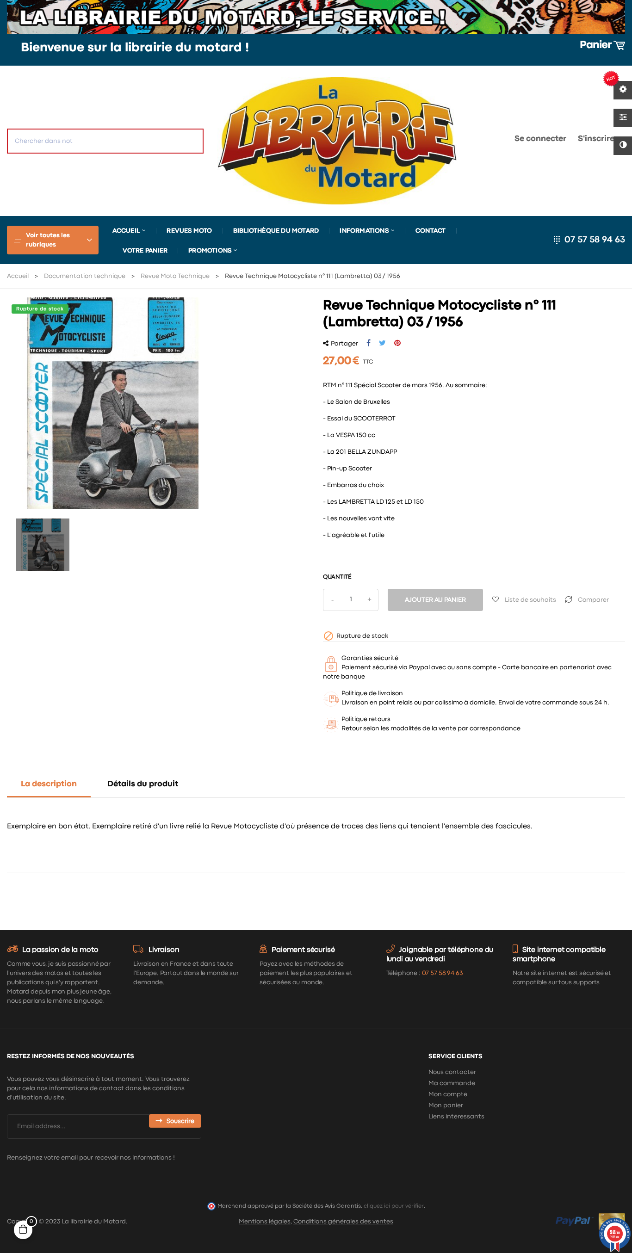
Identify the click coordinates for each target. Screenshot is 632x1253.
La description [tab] (49, 784)
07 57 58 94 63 (594, 240)
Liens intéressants (456, 1116)
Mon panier (445, 1105)
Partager (368, 343)
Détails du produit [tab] (142, 784)
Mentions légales (265, 1221)
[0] (478, 141)
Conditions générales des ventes (343, 1221)
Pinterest (397, 343)
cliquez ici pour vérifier (394, 1206)
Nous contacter (452, 1072)
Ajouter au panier (435, 600)
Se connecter (540, 139)
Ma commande (451, 1083)
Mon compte (447, 1094)
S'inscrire (596, 139)
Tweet (382, 343)
